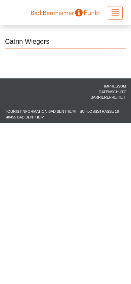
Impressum (115, 86)
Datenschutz (112, 92)
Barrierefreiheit (108, 97)
